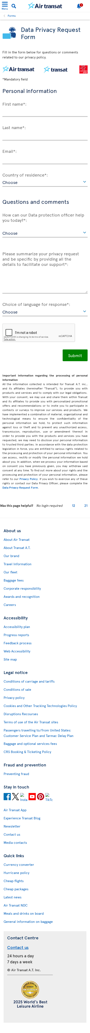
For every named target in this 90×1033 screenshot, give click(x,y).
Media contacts (15, 842)
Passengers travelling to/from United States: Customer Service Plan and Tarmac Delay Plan (38, 733)
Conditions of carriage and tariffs (29, 681)
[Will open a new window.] (7, 797)
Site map (10, 659)
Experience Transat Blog (22, 818)
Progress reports (16, 635)
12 (73, 505)
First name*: (14, 104)
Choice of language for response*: (36, 304)
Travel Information (17, 564)
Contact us (12, 834)
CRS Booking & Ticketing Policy (27, 751)
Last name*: (14, 127)
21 (86, 505)
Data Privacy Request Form (20, 487)
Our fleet (10, 572)
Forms (12, 15)
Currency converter (19, 864)
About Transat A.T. (17, 547)
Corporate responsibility (22, 588)
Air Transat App (15, 810)
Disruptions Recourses (21, 714)
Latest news (12, 897)
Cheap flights (14, 881)
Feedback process (17, 643)
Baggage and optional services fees (30, 743)
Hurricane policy (16, 872)
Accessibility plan (17, 626)
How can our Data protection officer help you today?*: (43, 217)
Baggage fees (14, 580)
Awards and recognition (22, 596)
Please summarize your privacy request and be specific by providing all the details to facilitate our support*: (40, 259)
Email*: (9, 151)
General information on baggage (28, 921)
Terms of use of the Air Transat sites (31, 722)
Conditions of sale (17, 689)
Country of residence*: (25, 174)
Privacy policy (14, 697)
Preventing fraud (16, 773)
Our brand (11, 556)
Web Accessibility (17, 651)
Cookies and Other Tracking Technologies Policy (40, 705)
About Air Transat (17, 539)
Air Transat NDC (16, 905)
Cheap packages (16, 889)
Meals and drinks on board (24, 913)
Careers (10, 604)
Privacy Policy (28, 479)
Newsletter (12, 826)
